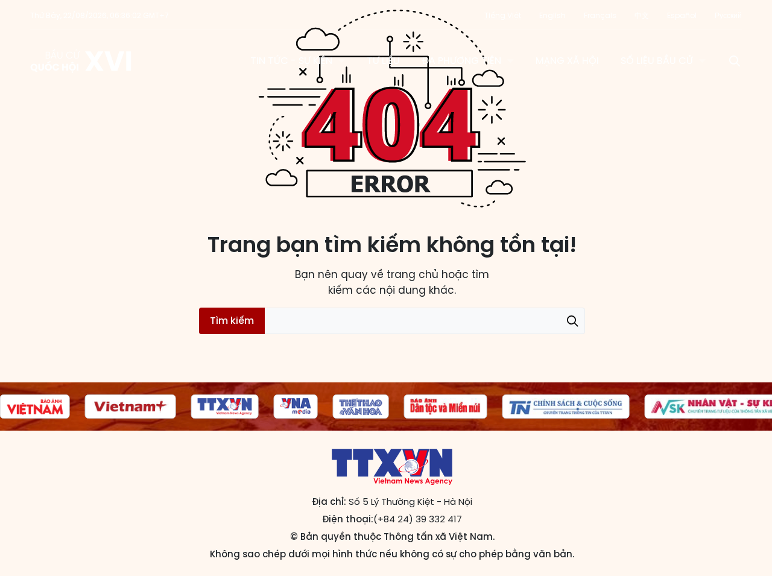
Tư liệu (383, 61)
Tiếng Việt (502, 15)
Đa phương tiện (461, 61)
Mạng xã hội (567, 61)
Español (682, 15)
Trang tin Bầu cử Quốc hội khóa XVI (81, 61)
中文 (641, 15)
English (552, 15)
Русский (728, 15)
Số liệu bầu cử (657, 61)
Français (600, 15)
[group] (35, 406)
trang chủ (412, 274)
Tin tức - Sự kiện (291, 61)
